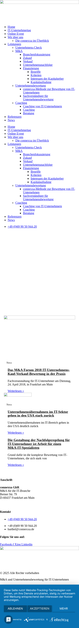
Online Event (16, 33)
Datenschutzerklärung (22, 504)
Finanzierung (31, 68)
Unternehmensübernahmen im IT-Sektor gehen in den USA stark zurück (38, 414)
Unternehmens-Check (28, 47)
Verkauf (28, 61)
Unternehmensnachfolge (38, 64)
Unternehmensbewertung (30, 85)
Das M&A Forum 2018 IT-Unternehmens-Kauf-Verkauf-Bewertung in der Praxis (39, 372)
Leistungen (14, 44)
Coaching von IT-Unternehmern (42, 106)
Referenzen (14, 116)
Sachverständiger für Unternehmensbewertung (38, 97)
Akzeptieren (39, 608)
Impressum (44, 504)
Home (11, 26)
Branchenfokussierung (36, 54)
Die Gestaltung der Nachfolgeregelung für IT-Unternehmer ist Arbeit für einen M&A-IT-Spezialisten (39, 444)
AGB (3, 504)
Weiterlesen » (16, 391)
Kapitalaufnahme (41, 82)
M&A (19, 51)
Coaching (21, 102)
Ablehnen (15, 608)
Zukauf (27, 58)
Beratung (28, 113)
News (11, 120)
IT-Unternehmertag (19, 30)
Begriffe (36, 71)
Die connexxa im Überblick (32, 40)
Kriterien (36, 75)
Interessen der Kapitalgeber (47, 78)
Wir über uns (15, 37)
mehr (64, 608)
